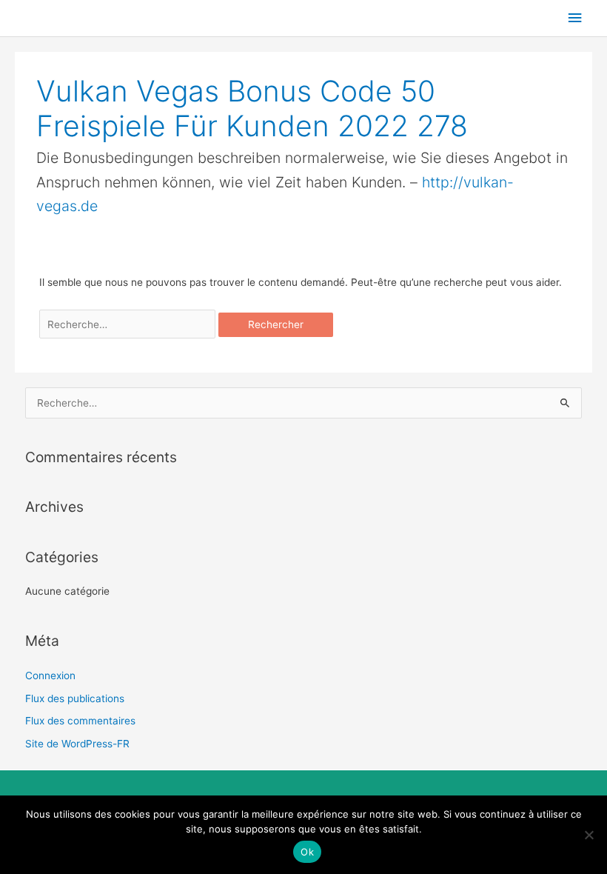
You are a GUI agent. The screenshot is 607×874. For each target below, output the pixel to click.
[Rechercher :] (129, 324)
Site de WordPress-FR (77, 744)
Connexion (50, 675)
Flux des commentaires (80, 721)
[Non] (588, 834)
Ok (307, 852)
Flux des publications (74, 698)
